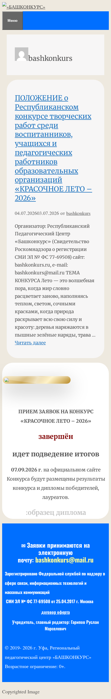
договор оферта (55, 612)
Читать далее (30, 343)
